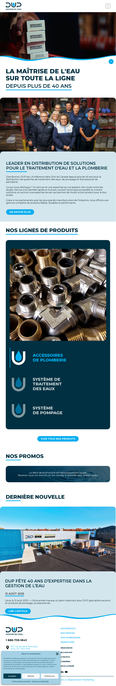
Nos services (68, 633)
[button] (57, 654)
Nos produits (68, 628)
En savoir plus (20, 212)
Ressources (66, 648)
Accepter (12, 676)
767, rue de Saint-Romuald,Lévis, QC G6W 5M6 (24, 647)
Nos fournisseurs (70, 638)
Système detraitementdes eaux (47, 384)
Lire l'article (17, 611)
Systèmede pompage (47, 410)
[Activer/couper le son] (111, 61)
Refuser (31, 676)
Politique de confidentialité (40, 681)
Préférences (49, 676)
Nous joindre (67, 666)
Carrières (65, 661)
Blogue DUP (66, 652)
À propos (65, 657)
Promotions (67, 642)
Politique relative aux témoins (21, 681)
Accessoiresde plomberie (49, 357)
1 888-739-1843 (16, 640)
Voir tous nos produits (58, 438)
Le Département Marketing (79, 680)
